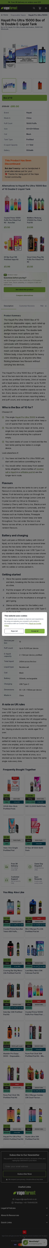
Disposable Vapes (18, 15)
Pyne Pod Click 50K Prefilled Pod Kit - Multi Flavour (35, 1056)
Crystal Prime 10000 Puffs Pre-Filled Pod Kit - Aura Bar (35, 1014)
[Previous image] (5, 54)
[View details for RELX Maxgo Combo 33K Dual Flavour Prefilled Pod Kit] (35, 1073)
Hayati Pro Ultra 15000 (25, 417)
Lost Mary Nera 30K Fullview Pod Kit (33, 971)
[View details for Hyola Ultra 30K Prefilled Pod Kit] (35, 1114)
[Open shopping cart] (40, 8)
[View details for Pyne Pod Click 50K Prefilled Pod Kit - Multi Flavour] (35, 1031)
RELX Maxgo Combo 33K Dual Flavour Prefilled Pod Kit (34, 1097)
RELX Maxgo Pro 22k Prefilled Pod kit (34, 930)
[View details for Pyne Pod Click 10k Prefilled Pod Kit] (13, 1073)
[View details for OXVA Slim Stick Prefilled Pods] (13, 784)
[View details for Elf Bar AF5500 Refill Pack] (35, 826)
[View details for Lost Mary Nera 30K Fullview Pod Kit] (35, 948)
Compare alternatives (24, 295)
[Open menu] (46, 8)
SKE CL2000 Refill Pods (35, 806)
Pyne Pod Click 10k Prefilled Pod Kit (11, 1096)
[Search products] (34, 8)
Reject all (14, 631)
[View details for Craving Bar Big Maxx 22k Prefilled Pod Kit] (13, 948)
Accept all (34, 631)
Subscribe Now (24, 1174)
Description (8, 306)
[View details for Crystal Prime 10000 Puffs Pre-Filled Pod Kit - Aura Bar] (35, 990)
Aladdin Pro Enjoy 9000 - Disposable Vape (11, 1056)
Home (5, 15)
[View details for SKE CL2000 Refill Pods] (35, 784)
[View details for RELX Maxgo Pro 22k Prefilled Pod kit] (35, 907)
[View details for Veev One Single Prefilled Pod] (13, 826)
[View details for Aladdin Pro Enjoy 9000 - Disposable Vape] (13, 1031)
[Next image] (44, 54)
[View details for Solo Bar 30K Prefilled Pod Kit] (13, 990)
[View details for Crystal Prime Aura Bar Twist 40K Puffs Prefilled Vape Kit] (13, 907)
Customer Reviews (27, 306)
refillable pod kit (27, 472)
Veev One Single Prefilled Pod (10, 849)
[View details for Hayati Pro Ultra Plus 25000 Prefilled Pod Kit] (13, 1114)
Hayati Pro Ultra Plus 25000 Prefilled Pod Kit (13, 1137)
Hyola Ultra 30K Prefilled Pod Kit (32, 1137)
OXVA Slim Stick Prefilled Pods (10, 807)
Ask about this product (24, 289)
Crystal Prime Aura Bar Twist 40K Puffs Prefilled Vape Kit (13, 931)
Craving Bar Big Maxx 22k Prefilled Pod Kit (12, 971)
